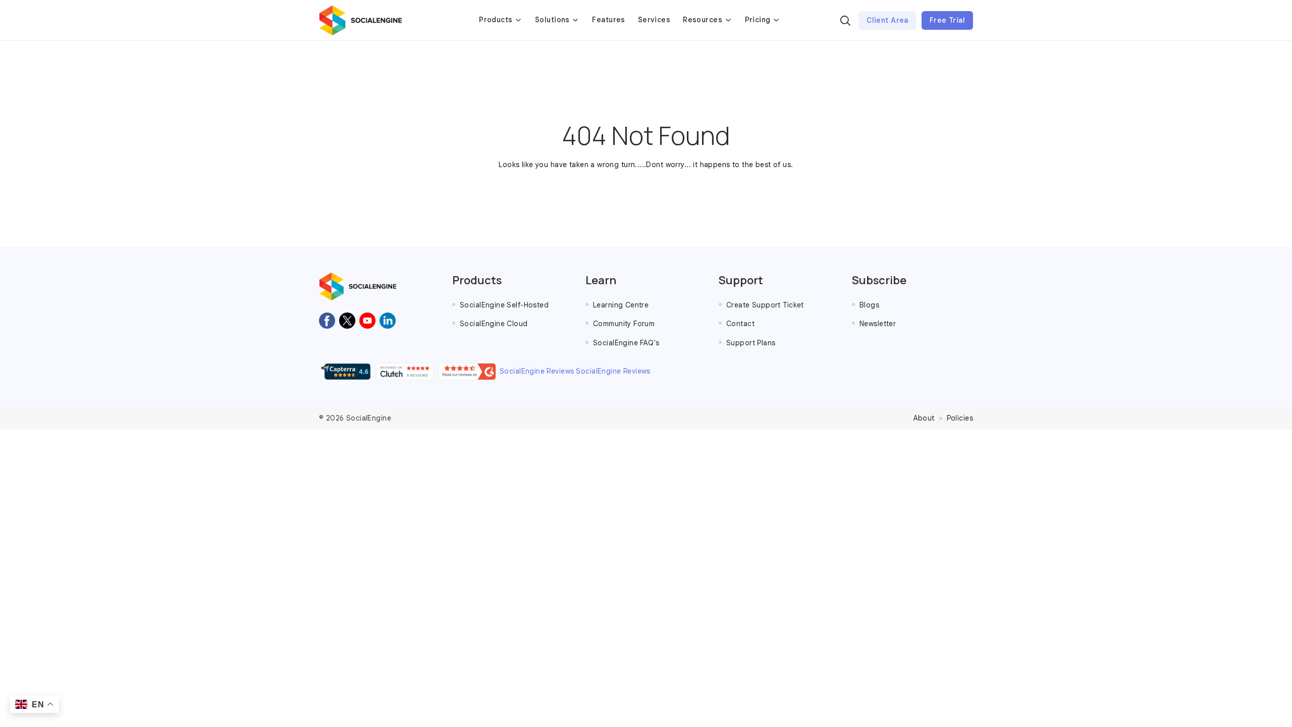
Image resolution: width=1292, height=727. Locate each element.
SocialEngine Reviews (537, 371)
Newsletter (877, 323)
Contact (740, 323)
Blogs (869, 304)
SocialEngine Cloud (494, 323)
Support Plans (750, 342)
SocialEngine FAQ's (626, 342)
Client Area (887, 20)
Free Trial (947, 20)
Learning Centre (621, 304)
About (924, 418)
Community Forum (624, 323)
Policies (960, 418)
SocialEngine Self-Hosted (504, 304)
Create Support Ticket (765, 304)
